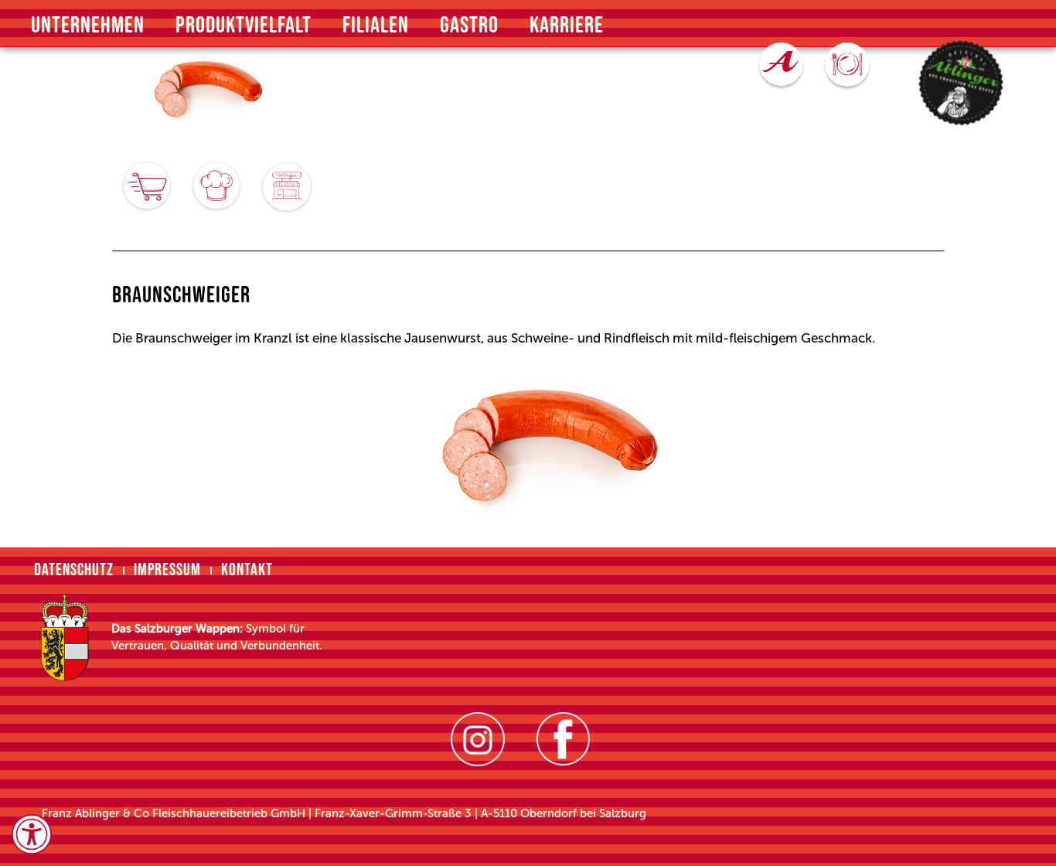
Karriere (567, 25)
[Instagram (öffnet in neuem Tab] (478, 739)
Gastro (469, 25)
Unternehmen (88, 25)
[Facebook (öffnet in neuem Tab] (563, 738)
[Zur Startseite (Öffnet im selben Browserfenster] (961, 83)
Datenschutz (74, 570)
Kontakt (247, 570)
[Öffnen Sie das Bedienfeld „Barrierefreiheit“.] (32, 834)
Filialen (375, 25)
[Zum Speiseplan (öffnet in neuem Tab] (847, 66)
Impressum (167, 570)
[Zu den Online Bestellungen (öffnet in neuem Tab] (781, 66)
